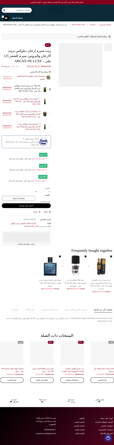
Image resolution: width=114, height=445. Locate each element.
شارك (35, 212)
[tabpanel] (57, 320)
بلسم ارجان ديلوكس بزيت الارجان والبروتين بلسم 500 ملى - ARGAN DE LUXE (26, 101)
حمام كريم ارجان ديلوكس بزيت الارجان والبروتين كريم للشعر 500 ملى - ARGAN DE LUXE (27, 114)
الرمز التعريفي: (45, 219)
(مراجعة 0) (6, 66)
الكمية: (47, 188)
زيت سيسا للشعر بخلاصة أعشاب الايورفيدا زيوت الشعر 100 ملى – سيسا (73, 371)
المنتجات (92, 25)
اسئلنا (46, 212)
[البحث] (4, 10)
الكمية (47, 195)
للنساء (33, 223)
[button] (72, 380)
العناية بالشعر (25, 223)
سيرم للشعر (14, 223)
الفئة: (49, 223)
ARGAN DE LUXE (78, 25)
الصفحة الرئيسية (105, 25)
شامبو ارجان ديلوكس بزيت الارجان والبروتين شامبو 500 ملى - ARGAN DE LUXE (27, 126)
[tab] (103, 309)
